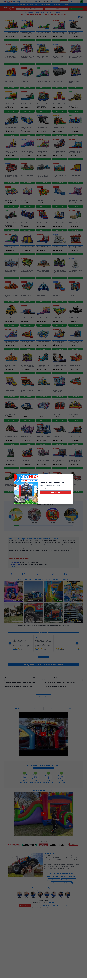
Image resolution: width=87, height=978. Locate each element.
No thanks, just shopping (55, 495)
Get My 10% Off (55, 492)
